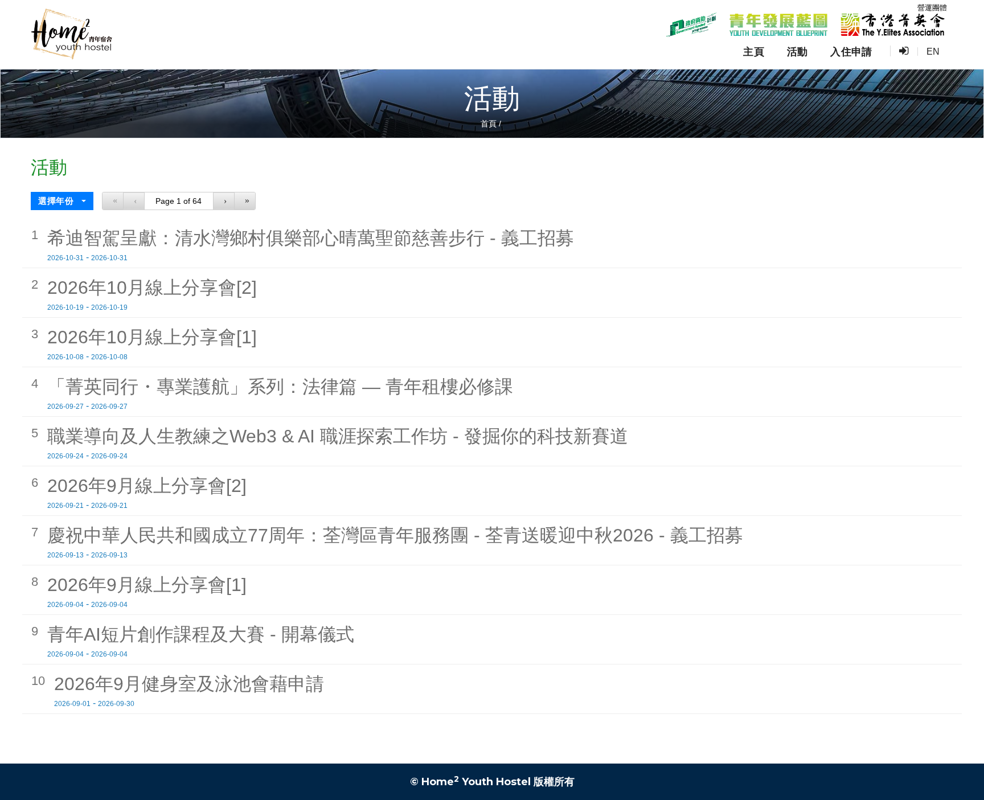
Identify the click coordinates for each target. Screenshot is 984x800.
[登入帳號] (903, 51)
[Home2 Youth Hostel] (71, 34)
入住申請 (851, 52)
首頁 (489, 123)
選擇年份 (57, 200)
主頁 (753, 52)
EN (933, 51)
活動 (797, 52)
